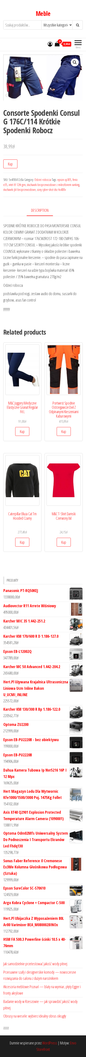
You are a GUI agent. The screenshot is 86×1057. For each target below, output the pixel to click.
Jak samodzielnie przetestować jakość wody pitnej (35, 963)
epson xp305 (64, 180)
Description (40, 210)
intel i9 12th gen (17, 185)
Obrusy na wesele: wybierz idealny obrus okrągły (34, 1016)
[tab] (43, 210)
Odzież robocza (42, 180)
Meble (43, 13)
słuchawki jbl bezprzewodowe (19, 189)
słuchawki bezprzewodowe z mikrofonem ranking (53, 185)
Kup (10, 164)
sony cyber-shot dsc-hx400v (51, 189)
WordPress (49, 1043)
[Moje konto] (50, 44)
